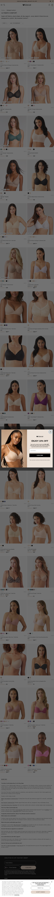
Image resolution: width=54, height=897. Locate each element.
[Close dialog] (50, 431)
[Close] (51, 881)
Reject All (40, 888)
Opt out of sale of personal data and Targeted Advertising (41, 883)
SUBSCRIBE (40, 455)
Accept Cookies (40, 892)
